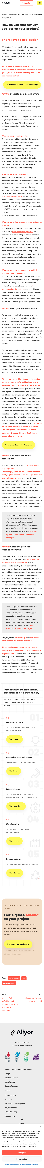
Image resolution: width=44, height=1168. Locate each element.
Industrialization (11, 1078)
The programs (10, 1095)
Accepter (22, 1153)
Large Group (14, 978)
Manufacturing (10, 1082)
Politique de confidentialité (29, 1164)
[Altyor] (6, 3)
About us (8, 1099)
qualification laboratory (12, 196)
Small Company (9, 983)
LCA (24, 978)
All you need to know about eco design (22, 85)
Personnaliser (22, 1159)
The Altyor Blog (11, 1112)
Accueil (4, 15)
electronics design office (22, 232)
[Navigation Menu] (39, 3)
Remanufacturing (11, 1086)
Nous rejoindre (10, 1116)
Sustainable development (15, 1103)
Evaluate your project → (18, 944)
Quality (8, 1090)
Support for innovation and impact (18, 1069)
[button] (40, 1127)
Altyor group (19, 1045)
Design (11, 15)
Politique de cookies (12, 1164)
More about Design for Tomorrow (18, 445)
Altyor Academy (11, 1108)
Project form (27, 3)
